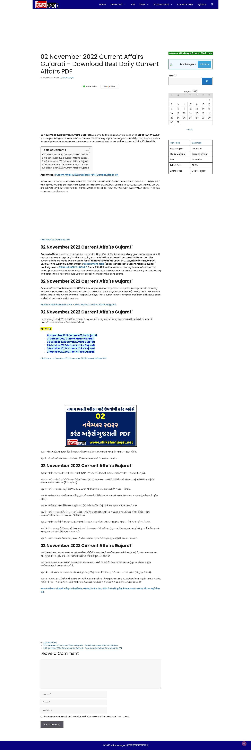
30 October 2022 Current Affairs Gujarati (71, 341)
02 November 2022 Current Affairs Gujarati (66, 154)
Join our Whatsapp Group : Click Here (190, 53)
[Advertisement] (98, 30)
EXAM (142, 4)
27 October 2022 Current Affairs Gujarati (71, 351)
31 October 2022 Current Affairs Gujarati (71, 338)
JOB (133, 4)
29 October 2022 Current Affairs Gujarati (71, 345)
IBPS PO (83, 267)
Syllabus (202, 4)
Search (172, 75)
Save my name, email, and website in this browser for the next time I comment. (86, 716)
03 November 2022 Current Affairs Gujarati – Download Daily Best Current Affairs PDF (82, 648)
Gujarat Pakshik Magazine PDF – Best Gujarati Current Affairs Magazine (78, 304)
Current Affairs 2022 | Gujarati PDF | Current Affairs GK (86, 174)
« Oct (189, 129)
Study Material (161, 4)
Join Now (204, 64)
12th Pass (196, 142)
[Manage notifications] (244, 743)
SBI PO (74, 267)
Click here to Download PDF (55, 239)
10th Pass (175, 142)
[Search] (207, 81)
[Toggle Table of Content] (86, 150)
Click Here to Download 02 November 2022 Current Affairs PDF (74, 358)
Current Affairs (185, 4)
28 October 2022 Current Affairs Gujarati (71, 348)
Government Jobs (93, 263)
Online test (116, 4)
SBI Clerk (64, 267)
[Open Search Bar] (212, 4)
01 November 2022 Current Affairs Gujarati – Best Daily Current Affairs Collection (80, 645)
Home (102, 4)
